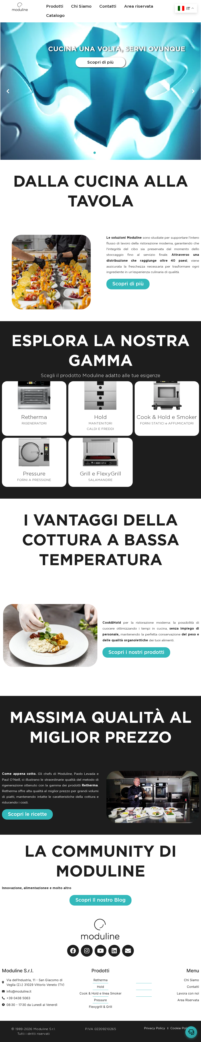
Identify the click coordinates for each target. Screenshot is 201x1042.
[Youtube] (100, 951)
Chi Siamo (81, 6)
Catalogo (55, 16)
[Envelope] (128, 951)
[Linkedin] (114, 951)
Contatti (107, 6)
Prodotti (54, 6)
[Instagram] (87, 951)
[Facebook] (73, 951)
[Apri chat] (191, 1032)
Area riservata (138, 6)
